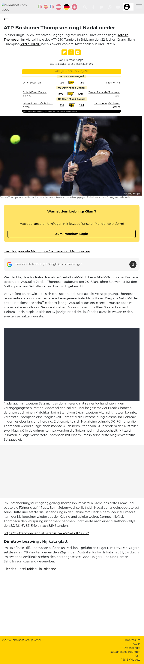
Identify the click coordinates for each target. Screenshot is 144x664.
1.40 (80, 94)
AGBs (136, 644)
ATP (6, 18)
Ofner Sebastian (32, 82)
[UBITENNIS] (40, 6)
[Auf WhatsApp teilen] (78, 52)
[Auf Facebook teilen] (71, 52)
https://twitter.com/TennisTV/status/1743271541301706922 (46, 533)
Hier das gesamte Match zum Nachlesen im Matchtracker (47, 251)
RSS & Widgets (130, 659)
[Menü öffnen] (139, 7)
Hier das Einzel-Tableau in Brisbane (30, 569)
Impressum (132, 640)
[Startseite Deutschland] (16, 7)
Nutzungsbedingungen (125, 651)
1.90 (61, 82)
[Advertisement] (72, 471)
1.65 (82, 105)
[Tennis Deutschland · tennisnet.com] (66, 7)
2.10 (62, 105)
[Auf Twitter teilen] (64, 52)
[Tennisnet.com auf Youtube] (118, 7)
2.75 (60, 94)
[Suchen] (85, 7)
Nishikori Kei (113, 82)
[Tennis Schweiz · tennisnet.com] (74, 7)
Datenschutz (132, 648)
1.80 (82, 82)
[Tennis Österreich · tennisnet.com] (59, 7)
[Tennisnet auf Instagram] (109, 7)
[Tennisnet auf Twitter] (101, 7)
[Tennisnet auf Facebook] (93, 7)
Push (137, 655)
